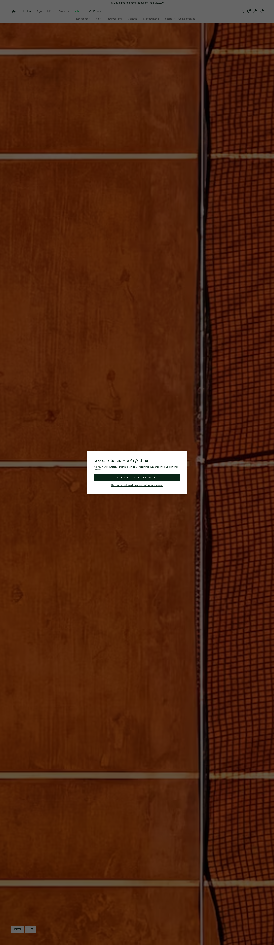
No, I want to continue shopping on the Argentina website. (137, 485)
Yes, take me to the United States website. (137, 477)
